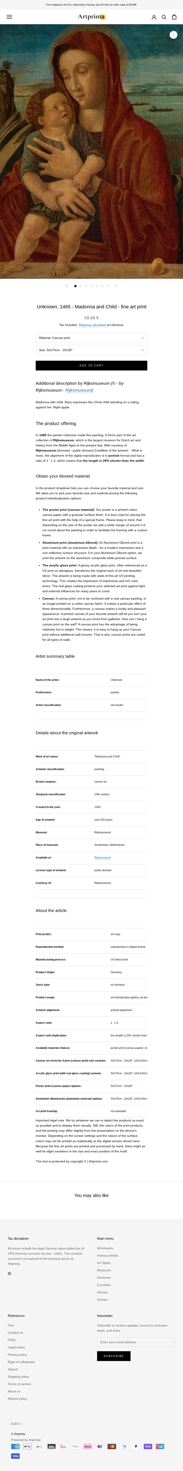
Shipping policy (18, 1376)
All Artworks (105, 1248)
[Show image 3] (86, 286)
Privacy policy (17, 1354)
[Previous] (66, 286)
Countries (104, 1285)
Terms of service (19, 1384)
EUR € (15, 1424)
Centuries (104, 1277)
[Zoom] (173, 35)
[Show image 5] (97, 286)
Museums (104, 1270)
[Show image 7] (107, 286)
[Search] (164, 16)
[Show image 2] (81, 286)
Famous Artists (107, 1255)
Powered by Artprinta (26, 1440)
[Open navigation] (9, 17)
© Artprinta (18, 1434)
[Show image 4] (91, 286)
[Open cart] (174, 16)
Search (13, 1369)
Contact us (15, 1332)
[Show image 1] (75, 286)
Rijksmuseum (78, 390)
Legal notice (16, 1347)
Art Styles (103, 1263)
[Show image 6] (102, 286)
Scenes (102, 1299)
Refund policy (17, 1398)
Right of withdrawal (21, 1362)
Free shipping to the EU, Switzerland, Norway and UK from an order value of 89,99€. (91, 4)
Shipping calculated (92, 325)
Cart (11, 1325)
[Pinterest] (9, 1273)
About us (14, 1391)
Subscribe (114, 1356)
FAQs (12, 1340)
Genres (102, 1292)
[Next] (116, 286)
